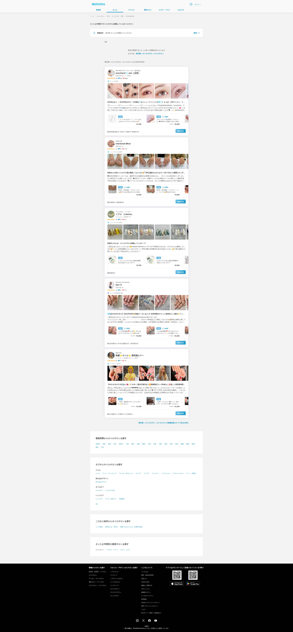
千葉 (127, 444)
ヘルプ (143, 609)
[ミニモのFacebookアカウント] (149, 621)
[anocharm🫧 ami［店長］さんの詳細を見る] (146, 101)
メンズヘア (113, 575)
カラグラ (138, 473)
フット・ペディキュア (109, 473)
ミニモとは (144, 572)
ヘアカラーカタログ (116, 578)
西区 (122, 16)
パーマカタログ (115, 582)
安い (97, 504)
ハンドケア (99, 499)
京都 (154, 444)
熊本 (97, 447)
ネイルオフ (99, 490)
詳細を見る (180, 131)
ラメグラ (146, 473)
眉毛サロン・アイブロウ (96, 582)
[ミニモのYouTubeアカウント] (155, 621)
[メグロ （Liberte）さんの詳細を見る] (146, 242)
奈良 (171, 444)
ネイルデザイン (115, 589)
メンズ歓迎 (99, 527)
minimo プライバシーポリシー (150, 602)
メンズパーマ (114, 585)
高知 (187, 444)
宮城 (104, 444)
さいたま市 (115, 16)
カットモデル (114, 596)
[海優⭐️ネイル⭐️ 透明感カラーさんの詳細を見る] (146, 383)
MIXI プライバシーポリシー (149, 606)
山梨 (138, 444)
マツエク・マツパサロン (96, 578)
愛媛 (182, 444)
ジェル (98, 473)
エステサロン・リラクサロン (98, 585)
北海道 (98, 444)
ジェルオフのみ (110, 490)
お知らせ (144, 578)
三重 (149, 444)
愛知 (143, 444)
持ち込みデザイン (101, 482)
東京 (132, 444)
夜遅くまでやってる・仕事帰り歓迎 (131, 527)
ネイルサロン (100, 16)
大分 (102, 447)
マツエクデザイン (115, 592)
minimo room (145, 582)
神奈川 (121, 444)
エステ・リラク (125, 550)
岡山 (176, 444)
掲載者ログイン (146, 592)
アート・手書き (191, 473)
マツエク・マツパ (112, 550)
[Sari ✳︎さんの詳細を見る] (146, 312)
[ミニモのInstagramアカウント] (137, 621)
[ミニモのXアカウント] (143, 621)
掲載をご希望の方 (146, 585)
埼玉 (115, 444)
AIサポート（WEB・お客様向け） (151, 613)
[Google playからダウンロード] (193, 584)
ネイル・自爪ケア (110, 499)
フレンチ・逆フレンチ (126, 473)
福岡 (193, 444)
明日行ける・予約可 (111, 527)
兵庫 (165, 444)
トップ (92, 16)
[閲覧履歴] (191, 4)
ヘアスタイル (114, 572)
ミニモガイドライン (147, 596)
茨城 (109, 444)
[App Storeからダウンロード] (177, 584)
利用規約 (144, 599)
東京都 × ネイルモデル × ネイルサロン (150, 53)
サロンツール (145, 589)
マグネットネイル (178, 473)
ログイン (198, 4)
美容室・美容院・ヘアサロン (98, 572)
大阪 (160, 444)
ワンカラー (155, 473)
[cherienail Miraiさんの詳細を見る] (146, 171)
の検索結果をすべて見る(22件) (163, 422)
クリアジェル (166, 473)
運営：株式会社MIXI (147, 575)
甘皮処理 (122, 499)
